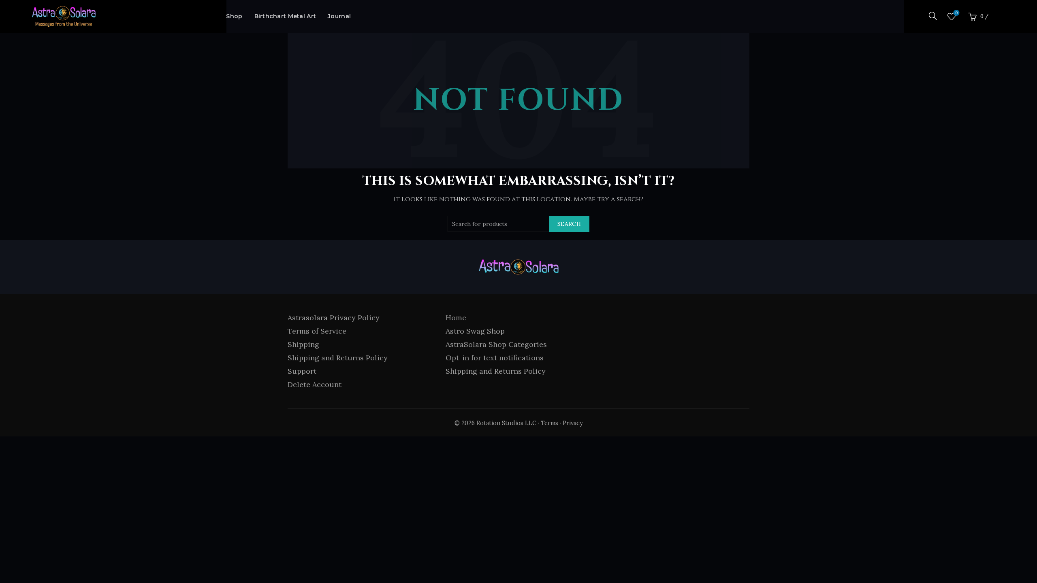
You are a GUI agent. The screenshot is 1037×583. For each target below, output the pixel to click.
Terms (549, 423)
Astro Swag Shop (475, 331)
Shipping (303, 344)
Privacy (573, 423)
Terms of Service (317, 331)
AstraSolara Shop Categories (496, 344)
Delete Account (314, 384)
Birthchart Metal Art (285, 16)
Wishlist (956, 13)
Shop (234, 16)
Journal (339, 16)
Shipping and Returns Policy (338, 357)
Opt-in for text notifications (495, 357)
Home (456, 317)
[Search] (932, 16)
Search (569, 224)
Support (302, 371)
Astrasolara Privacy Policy (334, 317)
